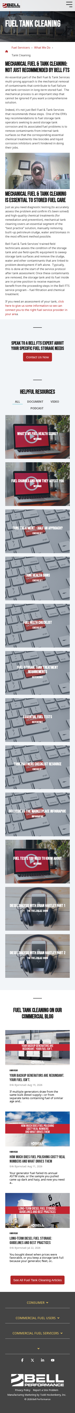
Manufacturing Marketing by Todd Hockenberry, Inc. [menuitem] (36, 1394)
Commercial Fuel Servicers (36, 1333)
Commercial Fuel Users (36, 1318)
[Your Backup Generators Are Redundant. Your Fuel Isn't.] (37, 1047)
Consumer (35, 1303)
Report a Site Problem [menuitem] (45, 1390)
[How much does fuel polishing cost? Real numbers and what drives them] (37, 1129)
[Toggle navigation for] (37, 1350)
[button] (22, 1362)
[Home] (7, 51)
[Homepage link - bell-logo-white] (37, 1384)
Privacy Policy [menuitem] (22, 1390)
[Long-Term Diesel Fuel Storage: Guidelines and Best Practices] (37, 1210)
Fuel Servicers (21, 47)
